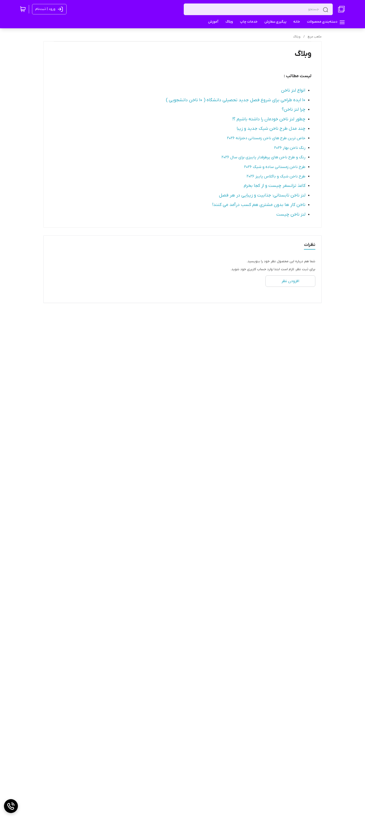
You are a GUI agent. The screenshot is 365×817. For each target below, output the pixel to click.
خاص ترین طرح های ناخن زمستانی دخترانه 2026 (266, 138)
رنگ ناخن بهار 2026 (289, 147)
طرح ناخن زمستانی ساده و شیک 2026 (274, 166)
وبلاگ (296, 37)
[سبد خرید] (23, 9)
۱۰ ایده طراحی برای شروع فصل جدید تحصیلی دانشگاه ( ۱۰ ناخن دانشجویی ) (235, 100)
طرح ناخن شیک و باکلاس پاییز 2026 (276, 176)
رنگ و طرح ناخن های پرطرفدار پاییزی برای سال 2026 (263, 157)
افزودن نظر (290, 281)
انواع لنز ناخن (293, 90)
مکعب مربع (315, 37)
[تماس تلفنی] (11, 806)
